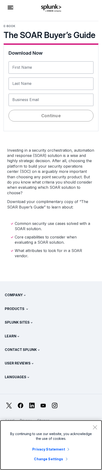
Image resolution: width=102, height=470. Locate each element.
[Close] (95, 427)
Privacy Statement (48, 449)
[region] (51, 445)
